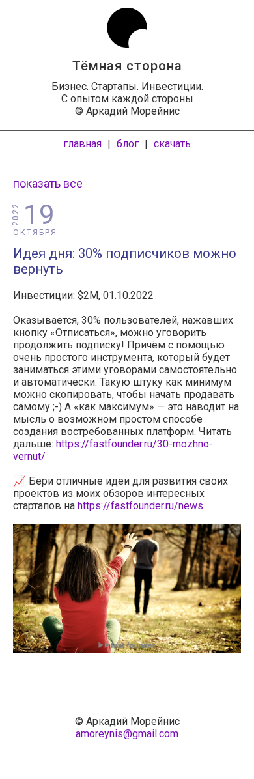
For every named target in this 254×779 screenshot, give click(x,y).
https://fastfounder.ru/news (140, 506)
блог (128, 143)
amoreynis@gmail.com (127, 734)
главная (82, 143)
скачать (172, 143)
